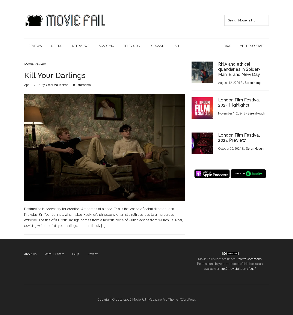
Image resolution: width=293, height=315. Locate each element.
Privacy (93, 254)
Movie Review (35, 64)
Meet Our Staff (54, 254)
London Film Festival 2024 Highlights (239, 102)
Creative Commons (249, 259)
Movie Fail (65, 20)
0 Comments (82, 85)
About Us (30, 254)
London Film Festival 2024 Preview (239, 138)
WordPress (188, 299)
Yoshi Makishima (56, 85)
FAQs (75, 254)
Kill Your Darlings (55, 75)
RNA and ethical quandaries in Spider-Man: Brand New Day (239, 69)
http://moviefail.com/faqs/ (238, 268)
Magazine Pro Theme (163, 299)
